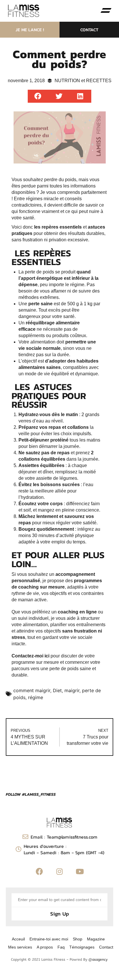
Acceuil (18, 939)
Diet (57, 690)
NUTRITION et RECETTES (83, 80)
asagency (99, 960)
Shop (77, 939)
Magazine (96, 939)
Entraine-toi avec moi (48, 939)
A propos (45, 947)
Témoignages (81, 947)
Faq (61, 947)
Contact (106, 947)
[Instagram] (59, 871)
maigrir (71, 690)
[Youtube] (80, 871)
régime (35, 697)
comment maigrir (31, 690)
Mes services (20, 947)
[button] (106, 10)
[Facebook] (39, 871)
